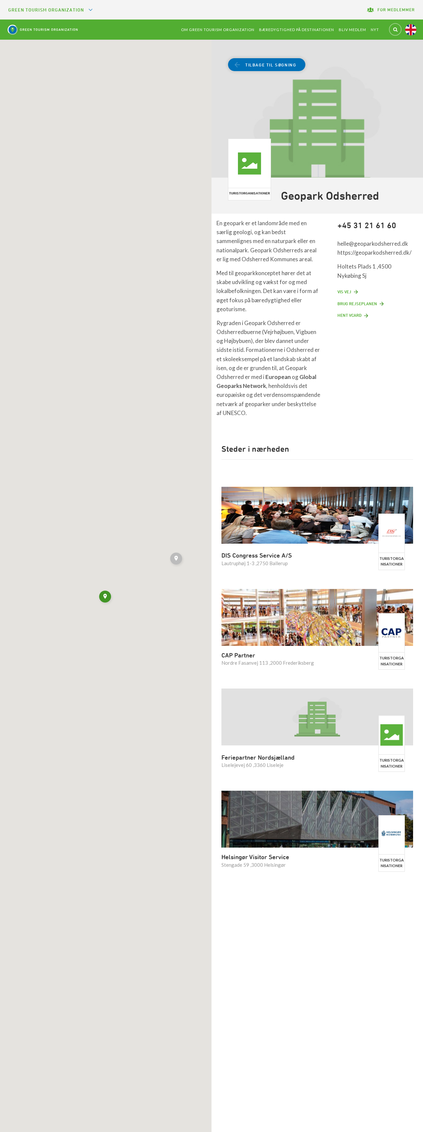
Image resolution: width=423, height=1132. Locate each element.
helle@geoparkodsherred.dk (372, 243)
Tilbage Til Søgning (270, 64)
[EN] (410, 29)
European (278, 376)
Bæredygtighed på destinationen (296, 29)
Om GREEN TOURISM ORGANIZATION (217, 29)
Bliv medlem (352, 29)
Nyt (375, 29)
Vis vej (344, 291)
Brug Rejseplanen (357, 303)
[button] (177, 559)
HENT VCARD (349, 315)
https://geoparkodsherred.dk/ (374, 252)
